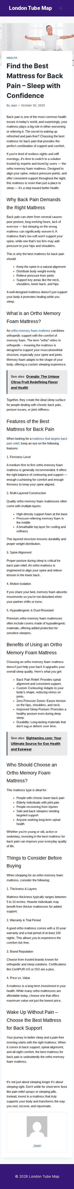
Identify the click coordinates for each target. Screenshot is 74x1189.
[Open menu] (60, 8)
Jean (14, 105)
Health (12, 57)
